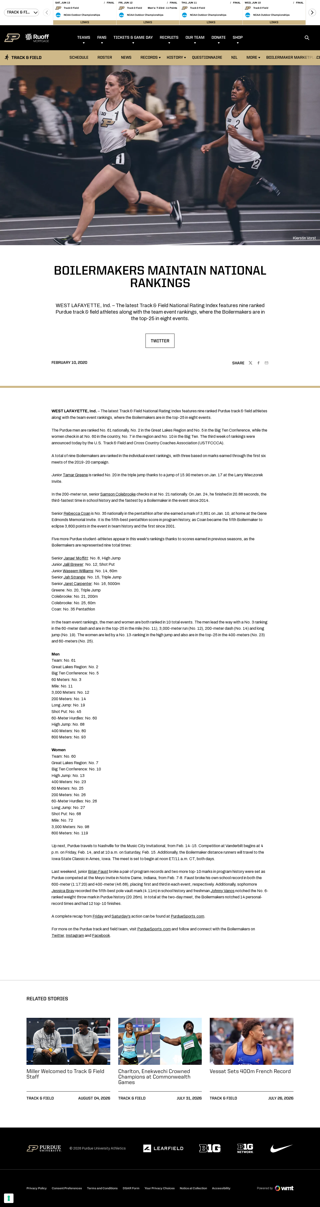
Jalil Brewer (73, 564)
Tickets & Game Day (133, 38)
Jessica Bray (63, 891)
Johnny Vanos (222, 891)
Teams (83, 38)
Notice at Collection (193, 1188)
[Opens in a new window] (163, 1149)
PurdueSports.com (187, 916)
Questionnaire (207, 58)
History (175, 58)
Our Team (195, 38)
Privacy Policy (36, 1188)
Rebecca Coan (77, 513)
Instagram (75, 935)
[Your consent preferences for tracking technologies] (9, 1198)
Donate (219, 38)
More (251, 58)
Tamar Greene (75, 475)
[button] (312, 12)
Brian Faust (98, 871)
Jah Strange (74, 577)
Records (149, 58)
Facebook (101, 935)
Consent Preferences (67, 1188)
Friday (98, 916)
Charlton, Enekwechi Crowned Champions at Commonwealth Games (154, 1077)
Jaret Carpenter (78, 584)
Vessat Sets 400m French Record (250, 1071)
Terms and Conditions (102, 1188)
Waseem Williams (78, 571)
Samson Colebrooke (118, 494)
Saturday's (121, 916)
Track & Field (40, 1099)
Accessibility (221, 1188)
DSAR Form (131, 1188)
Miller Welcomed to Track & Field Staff (65, 1074)
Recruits (169, 38)
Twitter (162, 343)
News (126, 58)
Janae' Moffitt (76, 558)
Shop (238, 38)
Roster (105, 58)
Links (84, 22)
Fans (101, 38)
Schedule (79, 58)
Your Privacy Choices (159, 1188)
